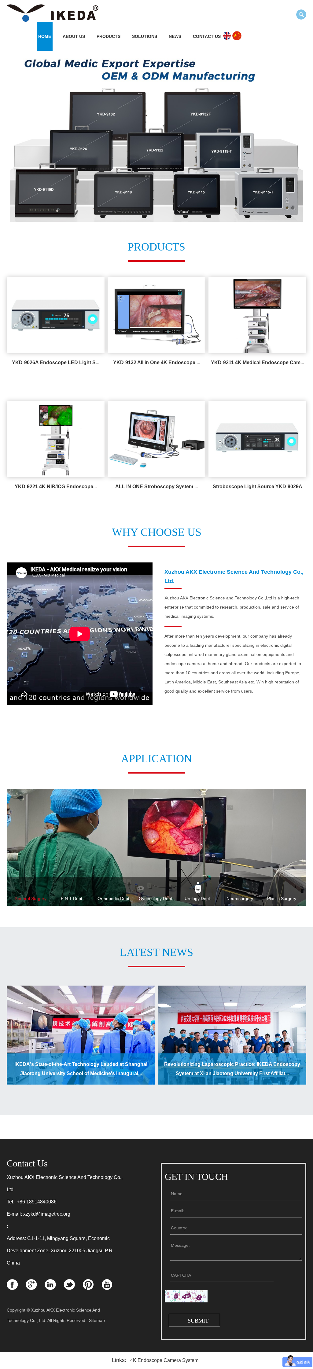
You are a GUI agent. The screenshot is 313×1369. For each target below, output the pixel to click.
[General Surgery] (156, 847)
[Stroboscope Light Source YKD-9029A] (257, 439)
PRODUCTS (156, 247)
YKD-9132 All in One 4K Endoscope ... (156, 362)
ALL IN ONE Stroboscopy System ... (156, 486)
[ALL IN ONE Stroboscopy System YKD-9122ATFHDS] (156, 439)
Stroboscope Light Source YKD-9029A (257, 486)
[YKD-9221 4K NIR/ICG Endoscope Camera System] (56, 439)
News (175, 36)
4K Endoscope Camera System (164, 1360)
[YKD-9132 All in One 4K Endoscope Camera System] (156, 315)
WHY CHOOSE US (156, 532)
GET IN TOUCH (196, 1177)
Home (44, 36)
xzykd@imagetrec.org (46, 1214)
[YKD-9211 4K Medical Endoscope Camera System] (257, 315)
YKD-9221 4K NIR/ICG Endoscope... (56, 486)
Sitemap (97, 1320)
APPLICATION (156, 758)
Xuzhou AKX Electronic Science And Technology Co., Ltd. (234, 576)
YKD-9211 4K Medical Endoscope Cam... (257, 362)
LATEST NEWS (156, 952)
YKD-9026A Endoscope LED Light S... (55, 362)
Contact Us (207, 36)
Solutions (144, 36)
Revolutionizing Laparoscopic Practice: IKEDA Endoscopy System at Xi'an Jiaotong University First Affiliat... (232, 1069)
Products (108, 36)
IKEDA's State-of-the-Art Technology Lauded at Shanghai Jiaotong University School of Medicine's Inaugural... (80, 1069)
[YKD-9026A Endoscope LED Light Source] (56, 315)
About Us (74, 36)
